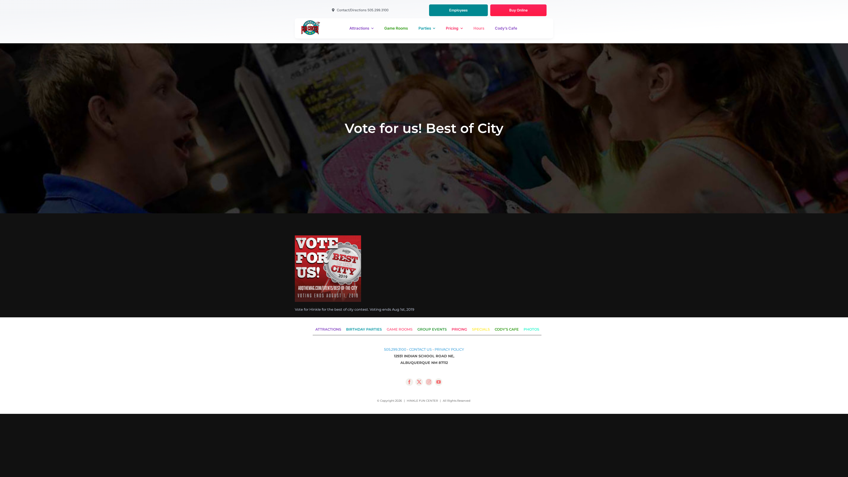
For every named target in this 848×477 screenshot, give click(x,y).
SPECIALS (481, 329)
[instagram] (429, 382)
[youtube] (438, 382)
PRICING (459, 329)
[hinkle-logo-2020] (310, 22)
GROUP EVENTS (432, 329)
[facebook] (409, 382)
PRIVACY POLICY (449, 349)
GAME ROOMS (400, 329)
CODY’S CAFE (507, 329)
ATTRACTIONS (328, 329)
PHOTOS (531, 329)
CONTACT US (420, 349)
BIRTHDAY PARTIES (364, 329)
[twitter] (419, 382)
